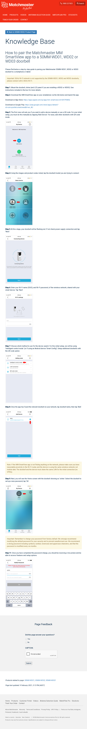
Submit (28, 663)
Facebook (15, 712)
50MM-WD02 (40, 680)
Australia (18, 717)
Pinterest (8, 712)
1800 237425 (67, 3)
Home (5, 15)
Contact (24, 20)
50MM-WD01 (29, 680)
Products (14, 15)
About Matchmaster (11, 709)
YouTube (70, 709)
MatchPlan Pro (59, 15)
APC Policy (54, 709)
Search (81, 3)
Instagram (77, 709)
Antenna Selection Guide (39, 15)
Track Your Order (10, 20)
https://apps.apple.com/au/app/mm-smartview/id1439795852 (47, 100)
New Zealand (26, 717)
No (28, 642)
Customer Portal (26, 701)
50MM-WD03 (50, 680)
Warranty (22, 709)
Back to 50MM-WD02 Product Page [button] (21, 32)
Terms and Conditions (33, 709)
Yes (29, 639)
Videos (23, 15)
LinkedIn (25, 712)
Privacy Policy (45, 709)
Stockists (72, 15)
